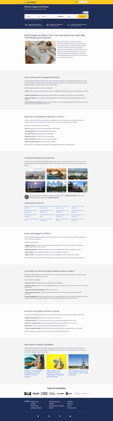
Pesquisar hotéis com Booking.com (33, 19)
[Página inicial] (30, 2)
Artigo (69, 406)
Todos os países (71, 408)
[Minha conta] (76, 2)
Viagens (51, 408)
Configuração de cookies (56, 406)
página (65, 350)
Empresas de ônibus (36, 408)
